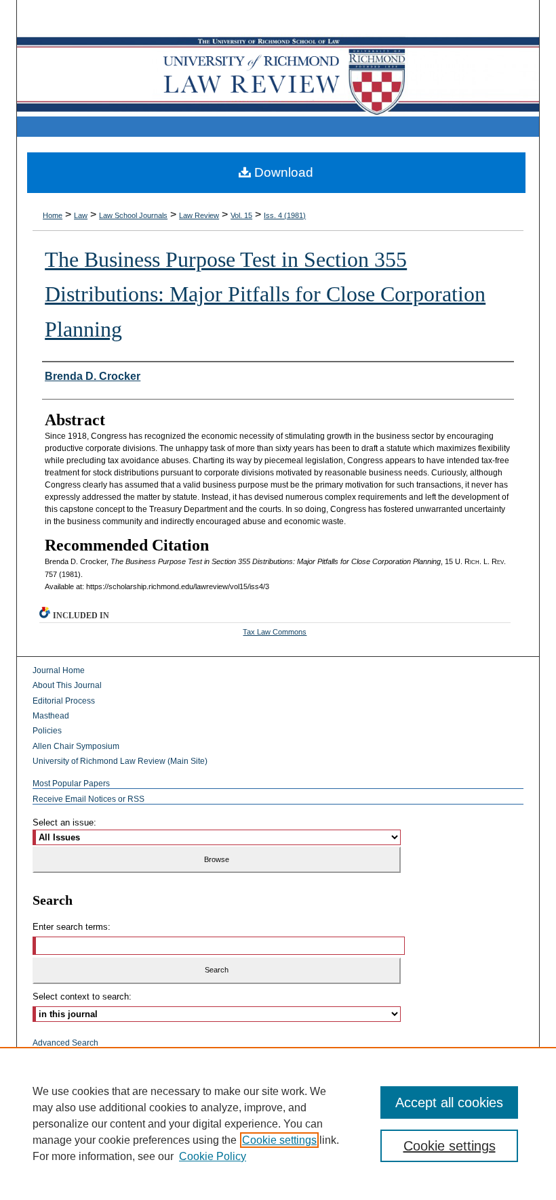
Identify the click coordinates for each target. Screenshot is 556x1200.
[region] (278, 1123)
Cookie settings (279, 1140)
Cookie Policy (212, 1156)
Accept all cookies (449, 1102)
